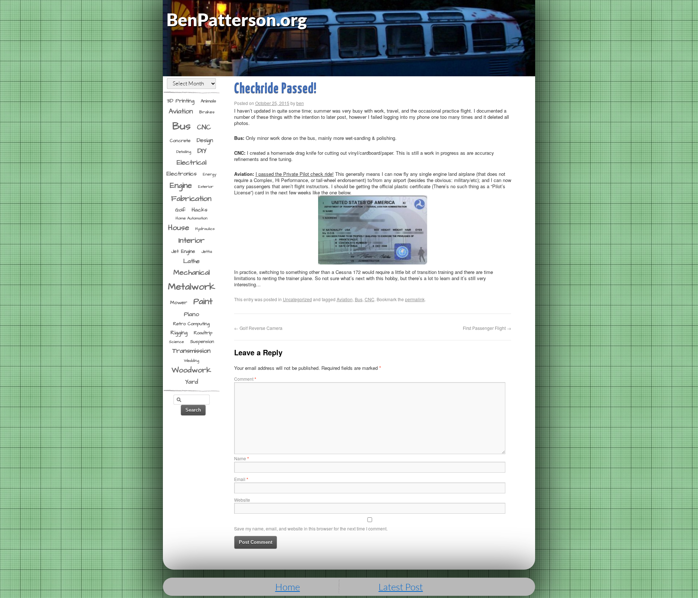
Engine (181, 185)
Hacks (200, 210)
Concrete (180, 140)
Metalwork (191, 286)
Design (205, 140)
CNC (204, 127)
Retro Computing (191, 323)
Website (242, 500)
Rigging (179, 332)
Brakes (206, 112)
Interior (191, 240)
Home (287, 587)
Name (241, 458)
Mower (178, 302)
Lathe (191, 261)
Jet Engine (183, 251)
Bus (181, 126)
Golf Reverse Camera (258, 328)
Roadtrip (203, 333)
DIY (201, 151)
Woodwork (191, 370)
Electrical (191, 162)
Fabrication (191, 198)
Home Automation (192, 218)
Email (241, 479)
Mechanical (191, 273)
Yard (191, 381)
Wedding (191, 360)
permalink (415, 299)
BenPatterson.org (237, 19)
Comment (245, 379)
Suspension (202, 341)
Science (176, 341)
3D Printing (180, 101)
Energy (209, 174)
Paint (203, 302)
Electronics (182, 174)
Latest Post (400, 587)
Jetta (206, 252)
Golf (180, 210)
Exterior (205, 186)
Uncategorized (297, 299)
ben (300, 103)
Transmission (191, 350)
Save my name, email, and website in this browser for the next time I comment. (311, 528)
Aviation (181, 111)
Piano (191, 314)
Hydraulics (205, 228)
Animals (208, 101)
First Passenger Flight (487, 328)
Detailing (183, 151)
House (178, 228)
